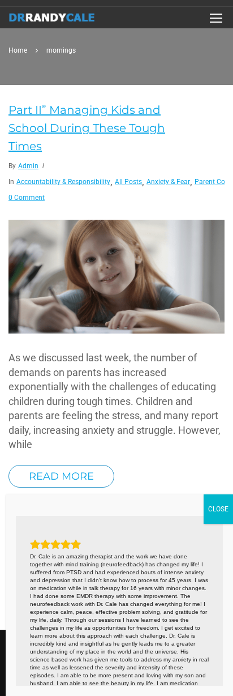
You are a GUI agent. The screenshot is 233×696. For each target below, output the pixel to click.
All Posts (128, 182)
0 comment (26, 198)
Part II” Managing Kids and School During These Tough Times (86, 128)
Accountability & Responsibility (63, 182)
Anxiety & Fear (168, 182)
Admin (28, 166)
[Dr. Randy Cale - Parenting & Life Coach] (52, 20)
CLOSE (218, 509)
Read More (61, 476)
